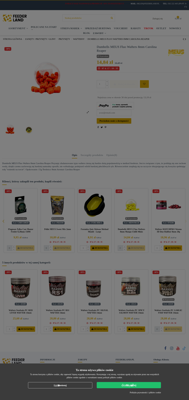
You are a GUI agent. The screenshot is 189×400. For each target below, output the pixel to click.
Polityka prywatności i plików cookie (145, 392)
